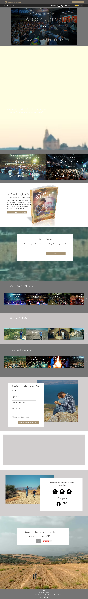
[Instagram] (11, 6)
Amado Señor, (16, 408)
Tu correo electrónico (18, 402)
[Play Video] (44, 26)
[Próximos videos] (86, 166)
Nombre (14, 390)
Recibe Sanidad (63, 460)
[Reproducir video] (15, 298)
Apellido (15, 396)
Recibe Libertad (20, 490)
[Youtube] (13, 6)
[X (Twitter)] (62, 6)
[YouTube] (38, 572)
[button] (38, 2)
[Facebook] (59, 6)
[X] (5, 6)
